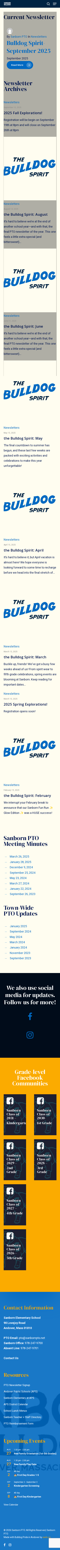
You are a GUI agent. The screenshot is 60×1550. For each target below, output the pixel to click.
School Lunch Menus (15, 1410)
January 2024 (18, 947)
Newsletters (12, 102)
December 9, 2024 (21, 867)
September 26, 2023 (22, 894)
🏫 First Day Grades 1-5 (26, 1475)
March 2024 (17, 942)
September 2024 (20, 931)
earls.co (47, 1537)
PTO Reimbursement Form (18, 1423)
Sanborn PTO (19, 36)
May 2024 (16, 937)
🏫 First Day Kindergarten (27, 1496)
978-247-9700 (34, 1343)
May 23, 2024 (18, 878)
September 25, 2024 (22, 872)
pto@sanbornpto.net (32, 1338)
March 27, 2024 (19, 883)
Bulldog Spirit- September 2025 (29, 47)
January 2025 (18, 926)
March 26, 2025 (19, 856)
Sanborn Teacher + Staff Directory (22, 1417)
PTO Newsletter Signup (17, 1385)
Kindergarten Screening (26, 1486)
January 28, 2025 (20, 862)
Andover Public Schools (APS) (21, 1391)
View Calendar (11, 1504)
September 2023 (20, 958)
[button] (54, 3)
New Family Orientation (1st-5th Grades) (35, 1453)
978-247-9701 (30, 1348)
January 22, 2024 (20, 888)
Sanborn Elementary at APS (19, 1397)
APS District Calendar (16, 1404)
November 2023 (20, 953)
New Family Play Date (25, 1464)
